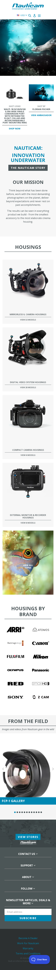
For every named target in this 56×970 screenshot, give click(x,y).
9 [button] (34, 812)
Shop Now (14, 128)
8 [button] (31, 812)
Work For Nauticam (28, 943)
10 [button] (36, 812)
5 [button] (24, 812)
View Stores (28, 837)
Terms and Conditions (28, 953)
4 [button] (22, 812)
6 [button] (27, 812)
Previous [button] (3, 769)
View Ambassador (41, 115)
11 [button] (39, 812)
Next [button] (53, 769)
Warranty (28, 948)
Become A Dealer (28, 938)
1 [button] (15, 812)
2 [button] (17, 812)
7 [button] (29, 812)
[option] (28, 77)
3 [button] (19, 812)
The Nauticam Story (28, 168)
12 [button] (41, 812)
